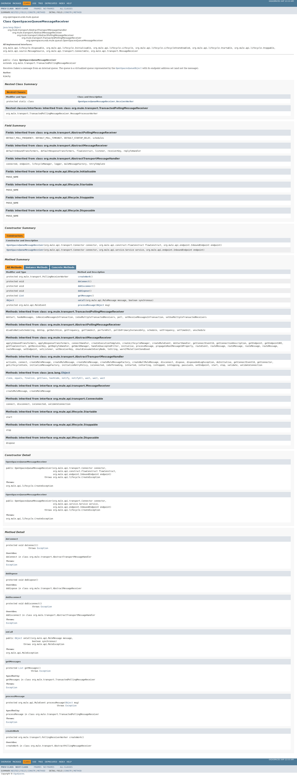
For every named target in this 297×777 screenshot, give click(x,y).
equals (18, 378)
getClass (42, 378)
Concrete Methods (63, 267)
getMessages (85, 295)
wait (87, 378)
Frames (37, 9)
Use (34, 3)
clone (9, 378)
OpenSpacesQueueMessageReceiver (25, 245)
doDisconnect (85, 286)
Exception (42, 548)
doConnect (83, 281)
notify (65, 378)
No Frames (48, 9)
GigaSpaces (18, 774)
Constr (31, 12)
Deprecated (51, 3)
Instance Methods (36, 267)
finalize (29, 378)
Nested (15, 12)
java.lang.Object (12, 27)
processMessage (86, 305)
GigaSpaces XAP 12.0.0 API (281, 1)
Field (23, 12)
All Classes (66, 9)
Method (41, 12)
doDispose (83, 291)
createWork (84, 276)
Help (69, 3)
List (21, 295)
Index (62, 3)
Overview (6, 3)
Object (10, 300)
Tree (40, 3)
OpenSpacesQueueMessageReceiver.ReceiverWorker (106, 101)
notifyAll (77, 378)
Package (17, 3)
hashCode (54, 378)
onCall (81, 300)
